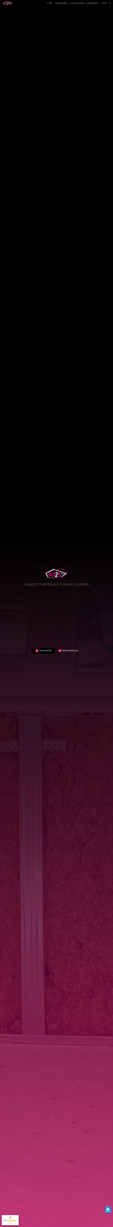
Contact (104, 3)
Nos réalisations (92, 3)
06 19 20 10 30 (45, 651)
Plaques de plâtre (61, 3)
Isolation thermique (77, 3)
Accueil (49, 3)
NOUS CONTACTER (70, 651)
